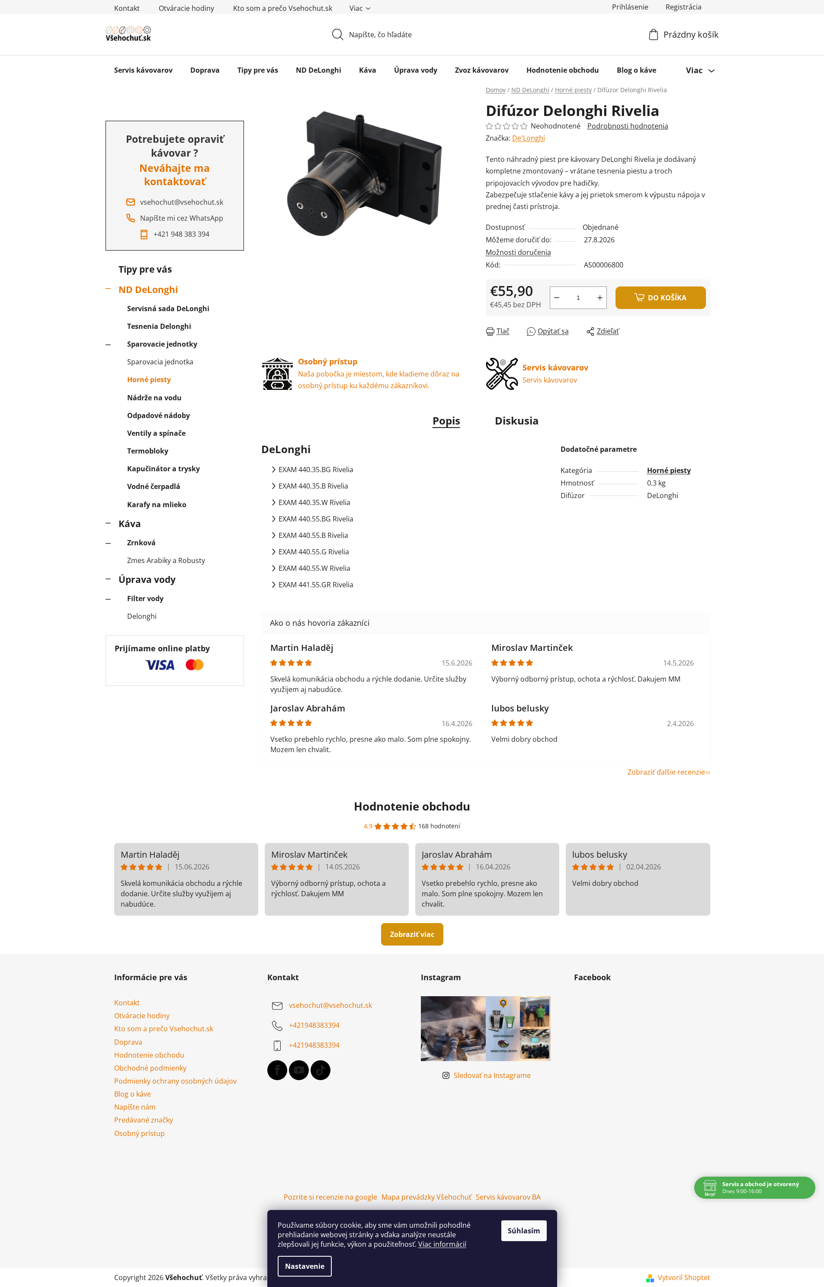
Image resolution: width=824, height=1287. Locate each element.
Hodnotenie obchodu (412, 806)
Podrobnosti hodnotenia (627, 126)
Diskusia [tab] (517, 420)
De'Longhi (528, 138)
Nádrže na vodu (154, 397)
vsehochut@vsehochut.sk (330, 1005)
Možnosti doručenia (518, 252)
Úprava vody (147, 579)
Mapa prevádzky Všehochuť (426, 1197)
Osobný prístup (139, 1133)
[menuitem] (143, 70)
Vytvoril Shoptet (684, 1277)
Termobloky (147, 451)
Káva (130, 524)
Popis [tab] (446, 420)
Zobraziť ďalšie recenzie (666, 772)
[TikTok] (320, 1070)
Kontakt (127, 8)
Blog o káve (132, 1094)
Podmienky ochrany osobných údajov (175, 1081)
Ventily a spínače (156, 433)
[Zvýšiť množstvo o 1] (599, 298)
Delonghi (142, 616)
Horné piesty (149, 379)
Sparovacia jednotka (160, 362)
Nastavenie (304, 1266)
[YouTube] (299, 1070)
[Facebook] (277, 1070)
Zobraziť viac (412, 934)
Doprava (128, 1042)
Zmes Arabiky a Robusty (166, 560)
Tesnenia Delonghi (159, 326)
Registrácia (684, 7)
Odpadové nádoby (158, 415)
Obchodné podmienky (150, 1068)
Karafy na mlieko (156, 504)
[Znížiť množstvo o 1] (556, 298)
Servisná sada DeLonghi (168, 308)
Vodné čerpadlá (153, 486)
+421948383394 (314, 1025)
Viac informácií (442, 1244)
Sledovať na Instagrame (492, 1075)
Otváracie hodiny (186, 8)
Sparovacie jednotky (162, 344)
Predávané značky (143, 1120)
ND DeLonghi (148, 289)
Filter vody (145, 598)
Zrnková (141, 542)
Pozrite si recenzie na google (330, 1197)
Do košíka (667, 297)
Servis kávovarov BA (508, 1197)
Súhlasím (524, 1231)
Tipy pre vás (145, 269)
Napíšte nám (135, 1107)
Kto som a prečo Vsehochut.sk (282, 8)
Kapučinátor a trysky (163, 468)
